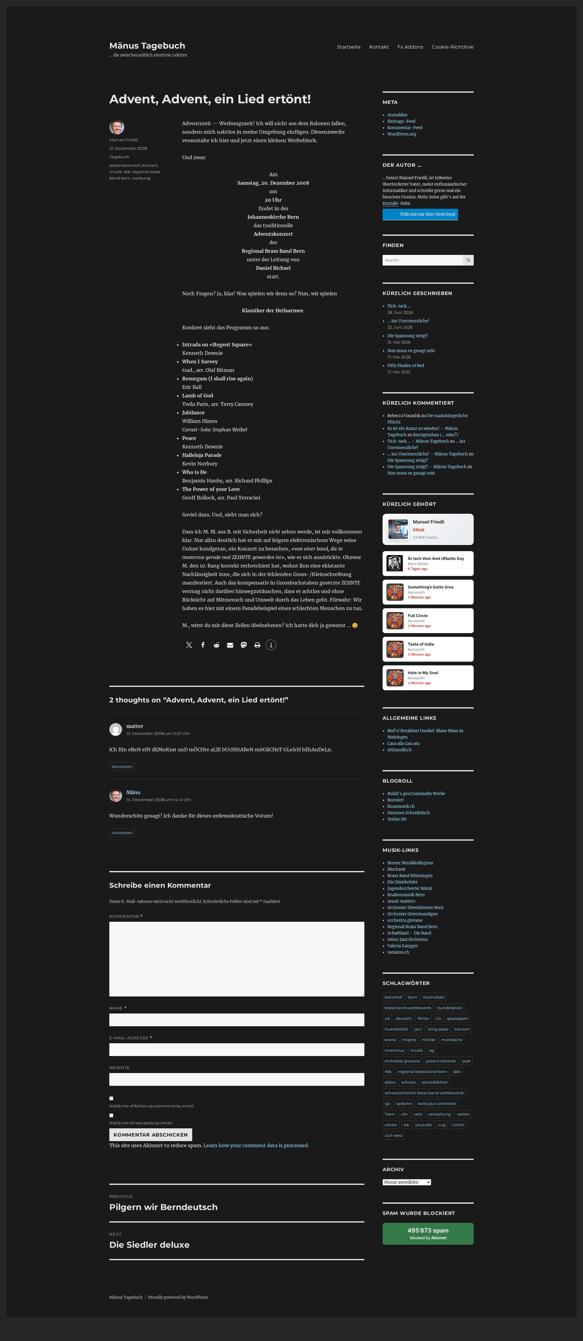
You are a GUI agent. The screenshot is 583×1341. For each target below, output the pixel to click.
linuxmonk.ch (401, 806)
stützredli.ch (399, 750)
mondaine (452, 1039)
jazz (418, 1029)
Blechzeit (396, 869)
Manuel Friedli (123, 139)
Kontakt (379, 47)
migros (409, 1039)
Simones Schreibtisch (408, 812)
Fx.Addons (410, 47)
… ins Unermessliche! (408, 321)
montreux (394, 1050)
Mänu (133, 792)
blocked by (433, 1236)
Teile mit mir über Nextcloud (427, 214)
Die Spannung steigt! (407, 335)
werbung (141, 178)
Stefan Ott (397, 819)
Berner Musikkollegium (410, 863)
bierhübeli (433, 997)
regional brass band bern (422, 1071)
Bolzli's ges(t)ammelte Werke (416, 793)
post (466, 1060)
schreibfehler (435, 1082)
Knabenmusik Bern (406, 894)
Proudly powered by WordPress (178, 1297)
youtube (423, 1124)
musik (115, 171)
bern (412, 997)
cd (387, 1018)
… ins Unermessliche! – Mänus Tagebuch (427, 454)
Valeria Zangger (402, 945)
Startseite (349, 47)
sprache (404, 1103)
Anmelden (397, 115)
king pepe (438, 1029)
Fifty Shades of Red (405, 365)
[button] (189, 645)
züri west (393, 1135)
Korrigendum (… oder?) (435, 434)
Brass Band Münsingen (410, 875)
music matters (401, 901)
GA (438, 1018)
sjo (387, 1103)
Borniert (395, 800)
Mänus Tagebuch (147, 45)
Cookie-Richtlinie (453, 47)
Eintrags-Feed (401, 121)
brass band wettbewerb (408, 1007)
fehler (423, 1018)
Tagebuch (119, 156)
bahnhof (393, 997)
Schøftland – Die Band (409, 933)
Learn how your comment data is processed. (256, 1145)
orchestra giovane (404, 920)
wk (406, 1124)
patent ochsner (441, 1060)
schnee (408, 1082)
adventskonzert (124, 165)
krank (390, 1039)
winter (391, 1124)
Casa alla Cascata (403, 743)
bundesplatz (449, 1007)
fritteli (418, 529)
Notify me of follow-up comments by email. (152, 1105)
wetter (463, 1114)
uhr (404, 1114)
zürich (458, 1124)
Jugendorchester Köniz (409, 888)
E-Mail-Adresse (130, 1038)
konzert (149, 165)
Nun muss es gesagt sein (411, 350)
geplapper (457, 1018)
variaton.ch (398, 952)
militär (428, 1039)
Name (118, 1008)
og (431, 1050)
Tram (390, 1114)
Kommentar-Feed (404, 127)
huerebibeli (396, 1029)
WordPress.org (401, 134)
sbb (457, 1071)
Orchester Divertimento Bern (415, 907)
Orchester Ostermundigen (412, 914)
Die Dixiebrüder (402, 882)
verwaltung (439, 1114)
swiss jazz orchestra (437, 1103)
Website (119, 1067)
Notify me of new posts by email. (141, 1122)
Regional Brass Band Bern (412, 926)
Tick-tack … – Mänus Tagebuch (418, 441)
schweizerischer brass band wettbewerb (424, 1092)
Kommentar (126, 916)
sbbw (390, 1082)
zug (442, 1124)
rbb (127, 171)
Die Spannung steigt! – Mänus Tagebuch (427, 466)
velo (418, 1114)
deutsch (404, 1018)
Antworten (122, 766)
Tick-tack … (399, 306)
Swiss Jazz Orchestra (407, 939)
